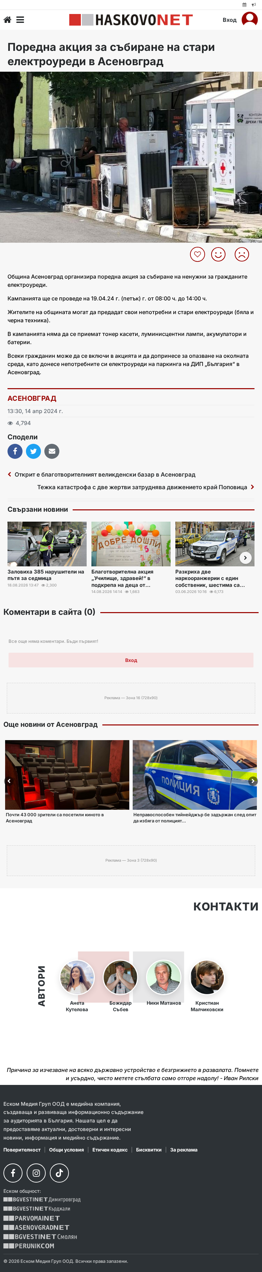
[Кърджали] (36, 1209)
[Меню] (20, 19)
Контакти (226, 906)
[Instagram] (36, 1173)
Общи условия (66, 1150)
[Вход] (250, 20)
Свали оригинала (24, 79)
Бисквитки (149, 1150)
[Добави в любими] (198, 254)
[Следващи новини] (245, 558)
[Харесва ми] (221, 254)
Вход (230, 20)
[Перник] (28, 1245)
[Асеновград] (36, 1227)
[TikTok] (59, 1173)
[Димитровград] (42, 1199)
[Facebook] (13, 1173)
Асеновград (32, 398)
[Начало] (7, 19)
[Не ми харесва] (244, 254)
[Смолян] (40, 1236)
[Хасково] (130, 20)
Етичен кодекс (110, 1150)
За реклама (184, 1150)
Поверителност (22, 1150)
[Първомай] (31, 1218)
